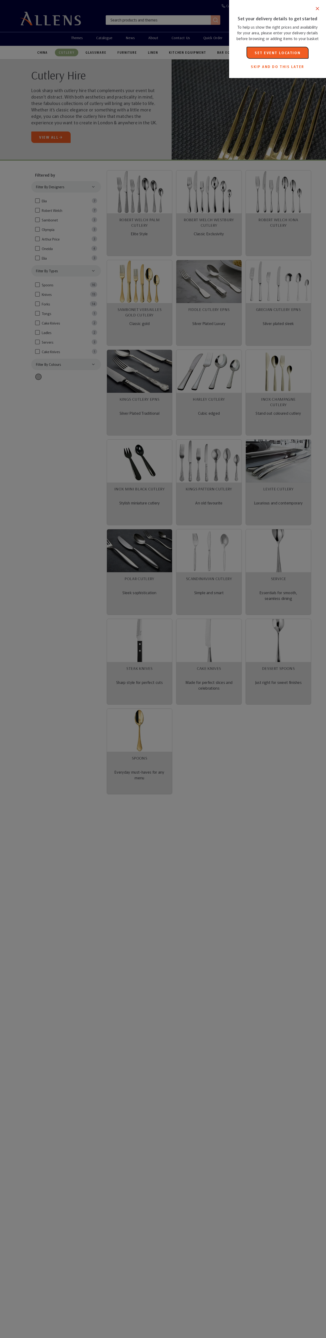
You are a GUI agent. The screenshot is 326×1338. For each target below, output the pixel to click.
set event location (277, 52)
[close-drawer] (317, 8)
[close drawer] (114, 669)
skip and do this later (277, 66)
